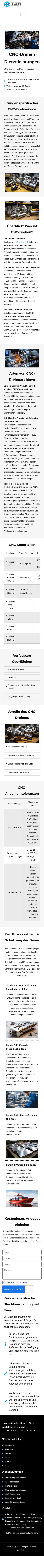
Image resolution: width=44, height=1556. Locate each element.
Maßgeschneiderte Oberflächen (21, 755)
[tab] (22, 669)
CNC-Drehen (21, 242)
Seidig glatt (12, 677)
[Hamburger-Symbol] (23, 14)
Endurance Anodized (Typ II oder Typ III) (22, 687)
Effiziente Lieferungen (17, 747)
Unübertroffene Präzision (18, 772)
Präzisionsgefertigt (16, 669)
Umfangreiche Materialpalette (20, 764)
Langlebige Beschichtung (19, 696)
